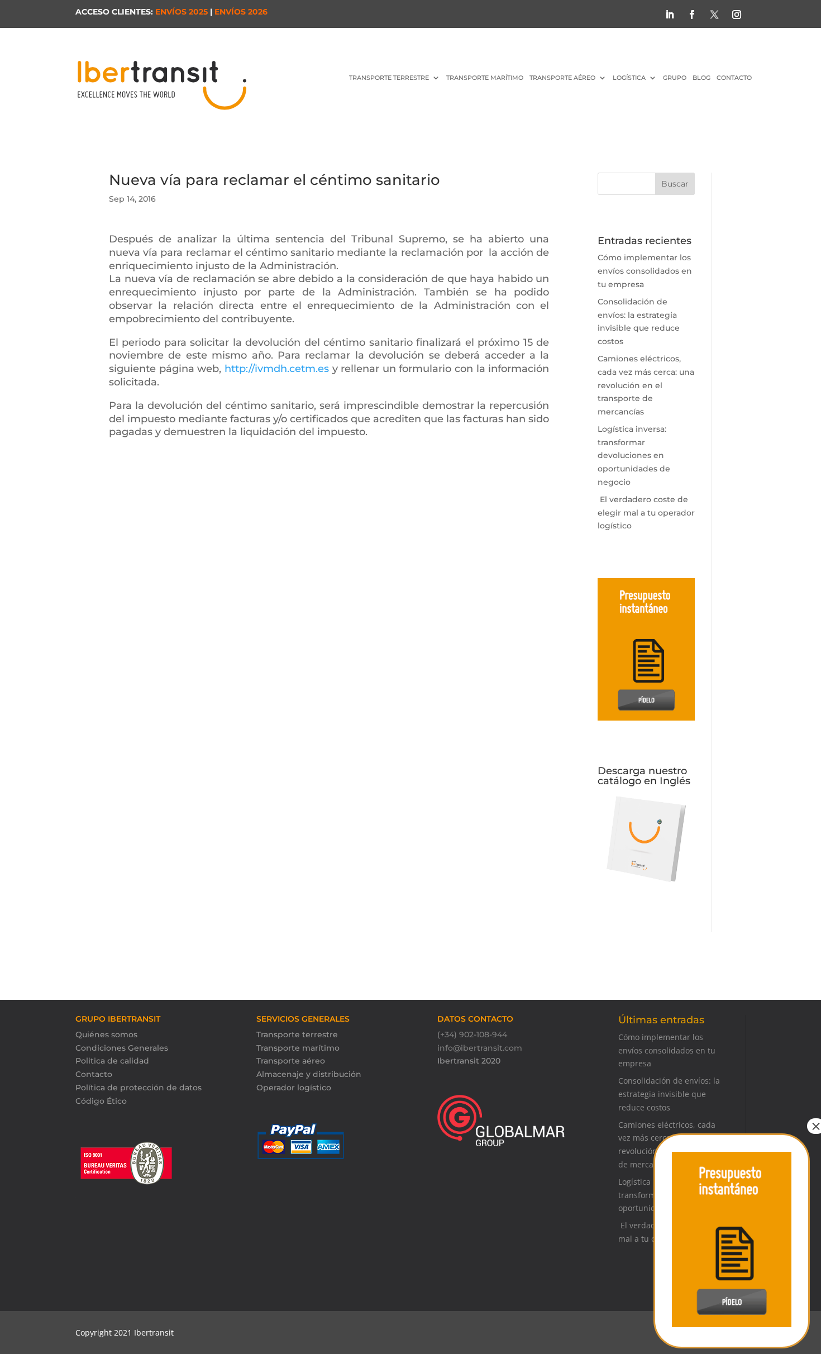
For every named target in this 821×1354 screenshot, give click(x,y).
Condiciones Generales (121, 1048)
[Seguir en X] (714, 14)
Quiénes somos (106, 1034)
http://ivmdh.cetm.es (277, 369)
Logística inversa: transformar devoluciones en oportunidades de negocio (634, 455)
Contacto (93, 1074)
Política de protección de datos (138, 1088)
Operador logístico (293, 1088)
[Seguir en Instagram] (737, 14)
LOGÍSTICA (629, 78)
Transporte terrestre (297, 1034)
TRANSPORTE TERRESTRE (389, 78)
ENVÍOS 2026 (241, 12)
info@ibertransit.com (479, 1048)
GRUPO (674, 78)
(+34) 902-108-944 (472, 1034)
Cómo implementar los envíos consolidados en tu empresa (645, 270)
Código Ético (101, 1101)
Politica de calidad (112, 1061)
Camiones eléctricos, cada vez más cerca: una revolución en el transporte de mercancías (646, 385)
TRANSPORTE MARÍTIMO (484, 78)
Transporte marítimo (298, 1048)
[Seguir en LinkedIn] (670, 14)
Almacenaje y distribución (308, 1074)
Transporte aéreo (562, 78)
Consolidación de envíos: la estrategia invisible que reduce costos (669, 1094)
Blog (701, 78)
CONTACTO (734, 78)
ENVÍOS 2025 (181, 12)
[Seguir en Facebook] (692, 14)
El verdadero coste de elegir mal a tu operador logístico (646, 512)
